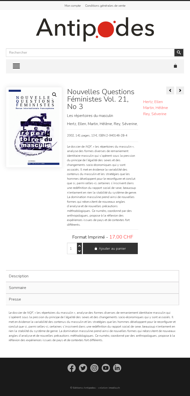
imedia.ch (114, 388)
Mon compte (73, 6)
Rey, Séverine (154, 114)
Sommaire (17, 287)
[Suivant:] (180, 90)
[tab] (92, 276)
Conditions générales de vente (105, 6)
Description (18, 276)
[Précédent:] (170, 90)
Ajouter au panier (112, 248)
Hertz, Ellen (153, 102)
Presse (15, 299)
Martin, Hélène (155, 107)
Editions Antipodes (84, 388)
